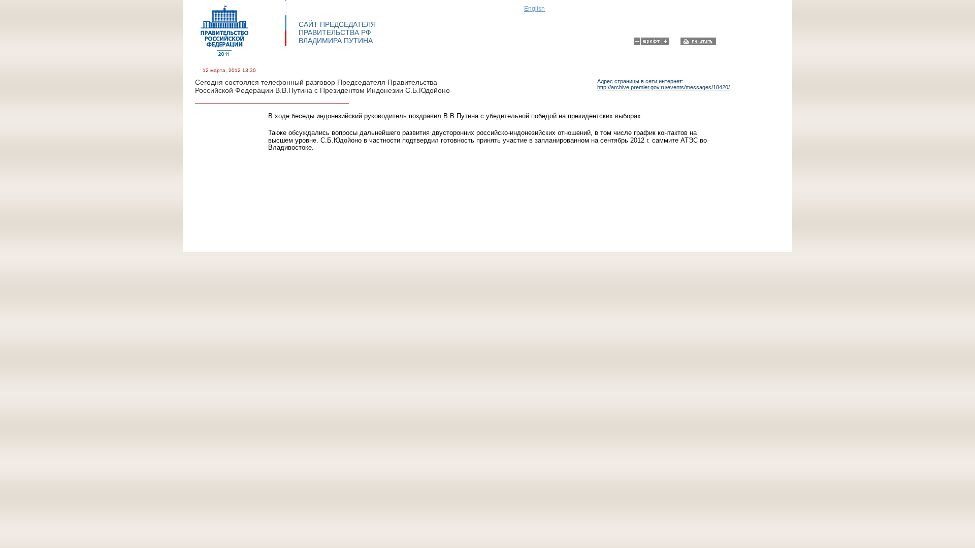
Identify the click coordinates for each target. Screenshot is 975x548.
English (534, 8)
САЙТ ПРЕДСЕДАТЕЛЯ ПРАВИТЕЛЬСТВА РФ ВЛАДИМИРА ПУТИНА (337, 32)
